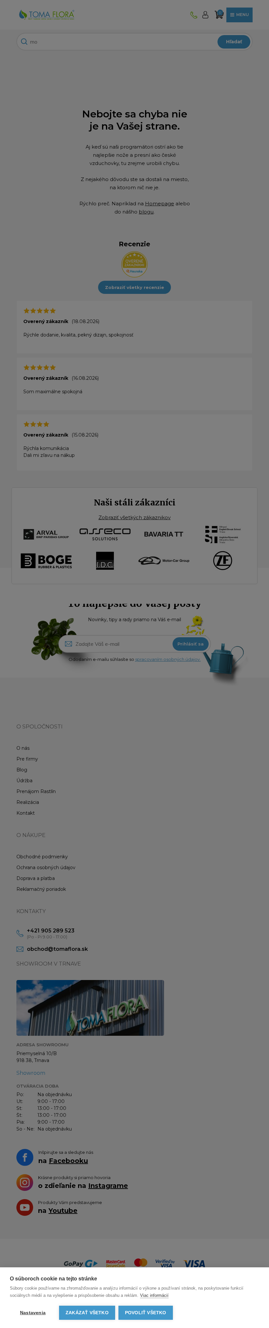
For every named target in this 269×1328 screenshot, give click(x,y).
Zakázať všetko (87, 1312)
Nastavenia (33, 1312)
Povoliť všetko (145, 1312)
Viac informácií (154, 1295)
